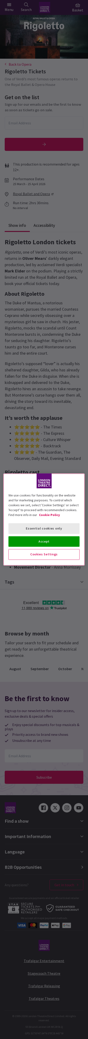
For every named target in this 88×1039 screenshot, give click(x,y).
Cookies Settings (44, 554)
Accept (44, 541)
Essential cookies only (44, 528)
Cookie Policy (49, 515)
